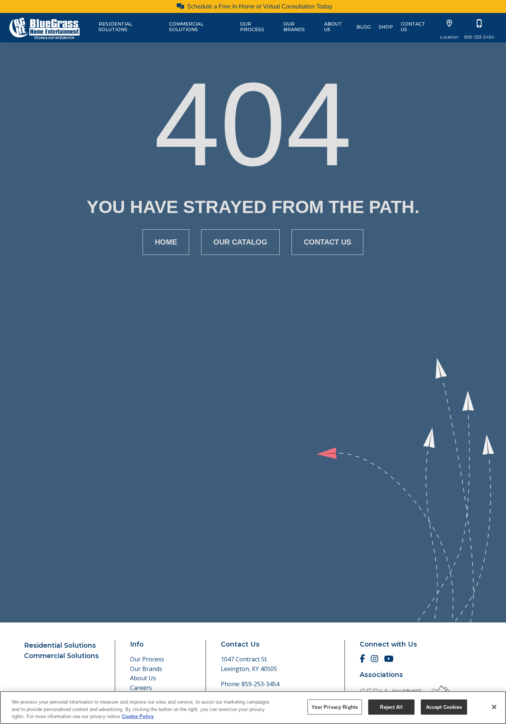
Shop (386, 27)
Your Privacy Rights (335, 707)
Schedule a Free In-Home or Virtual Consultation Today (259, 6)
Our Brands (294, 26)
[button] (449, 23)
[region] (253, 707)
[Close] (494, 707)
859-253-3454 (260, 684)
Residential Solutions (115, 26)
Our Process (252, 26)
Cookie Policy (138, 716)
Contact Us (413, 26)
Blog (363, 27)
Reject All (391, 707)
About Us (333, 26)
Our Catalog (240, 242)
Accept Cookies (444, 707)
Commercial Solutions (186, 26)
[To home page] (44, 28)
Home (166, 242)
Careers (141, 688)
